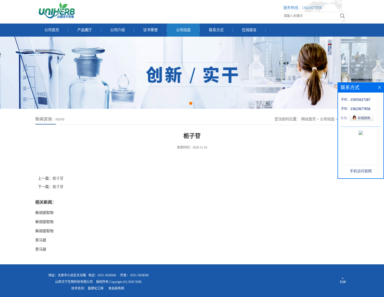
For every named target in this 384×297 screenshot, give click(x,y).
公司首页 (51, 30)
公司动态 (183, 30)
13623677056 (312, 8)
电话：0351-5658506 (102, 275)
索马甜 (40, 240)
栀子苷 (58, 178)
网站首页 (308, 119)
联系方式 (216, 30)
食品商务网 (116, 288)
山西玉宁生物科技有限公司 (74, 282)
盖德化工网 (95, 288)
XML (138, 282)
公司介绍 (117, 30)
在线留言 (249, 30)
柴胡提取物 (44, 213)
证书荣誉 (150, 30)
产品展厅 (84, 30)
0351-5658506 (139, 275)
